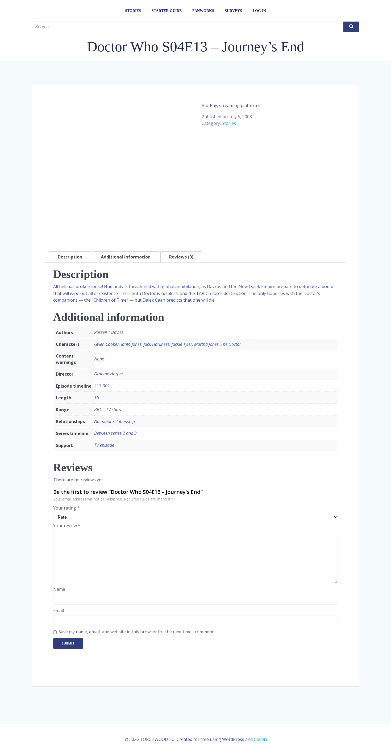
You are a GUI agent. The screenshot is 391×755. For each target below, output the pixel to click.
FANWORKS (203, 11)
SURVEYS (233, 11)
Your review (66, 525)
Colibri (260, 739)
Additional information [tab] (126, 257)
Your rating (66, 508)
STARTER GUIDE (167, 11)
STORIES (133, 11)
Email (58, 610)
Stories (229, 123)
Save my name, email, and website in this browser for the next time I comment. (136, 632)
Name (59, 589)
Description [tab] (70, 257)
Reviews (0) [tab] (181, 257)
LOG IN (259, 11)
